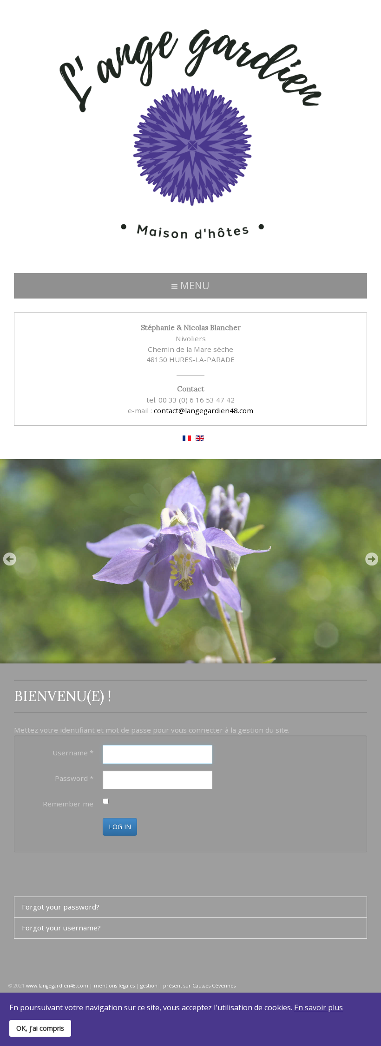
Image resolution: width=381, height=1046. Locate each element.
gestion (149, 985)
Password (74, 778)
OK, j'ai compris (40, 1028)
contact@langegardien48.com (203, 410)
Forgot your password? (60, 906)
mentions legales (114, 985)
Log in (120, 826)
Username (73, 752)
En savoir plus (318, 1007)
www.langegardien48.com (57, 985)
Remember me (68, 803)
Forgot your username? (61, 927)
